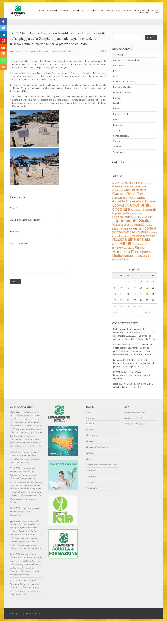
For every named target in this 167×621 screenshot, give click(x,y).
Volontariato (118, 152)
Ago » (147, 313)
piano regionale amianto (124, 229)
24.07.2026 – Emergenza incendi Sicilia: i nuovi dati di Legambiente (25, 511)
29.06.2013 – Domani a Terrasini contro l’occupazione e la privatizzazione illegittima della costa (134, 363)
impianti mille (120, 213)
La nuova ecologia (133, 417)
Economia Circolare (122, 87)
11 (147, 288)
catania (130, 186)
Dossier (99, 10)
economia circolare (122, 92)
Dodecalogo (135, 201)
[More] (3, 67)
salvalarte (129, 248)
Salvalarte (91, 476)
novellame (149, 225)
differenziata (135, 197)
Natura (116, 109)
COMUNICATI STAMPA (63, 51)
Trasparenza (141, 10)
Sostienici (126, 10)
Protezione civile (121, 114)
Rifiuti (116, 119)
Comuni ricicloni (135, 190)
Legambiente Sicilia (131, 220)
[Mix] (3, 54)
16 (135, 294)
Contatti (154, 10)
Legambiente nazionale (134, 411)
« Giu (115, 313)
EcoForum (121, 205)
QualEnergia (126, 236)
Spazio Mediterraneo (131, 253)
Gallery (89, 452)
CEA (91, 10)
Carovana (119, 186)
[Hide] (1, 73)
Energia (116, 98)
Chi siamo (51, 10)
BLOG (116, 71)
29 (128, 306)
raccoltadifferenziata (143, 236)
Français (143, 12)
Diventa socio (112, 10)
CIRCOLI (83, 10)
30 (135, 306)
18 (147, 294)
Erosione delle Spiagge (134, 423)
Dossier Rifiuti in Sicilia (97, 446)
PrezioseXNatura (134, 232)
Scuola (116, 130)
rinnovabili (142, 244)
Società (116, 141)
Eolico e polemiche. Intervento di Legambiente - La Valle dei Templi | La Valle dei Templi (133, 332)
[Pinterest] (3, 41)
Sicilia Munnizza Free (128, 249)
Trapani (125, 259)
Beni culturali (119, 65)
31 (141, 306)
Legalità (117, 103)
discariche (118, 201)
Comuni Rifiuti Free (128, 193)
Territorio (117, 146)
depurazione (118, 198)
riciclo (115, 244)
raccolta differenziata (131, 239)
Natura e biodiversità (128, 225)
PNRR (141, 229)
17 (141, 294)
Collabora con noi (68, 10)
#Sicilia (128, 182)
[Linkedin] (3, 34)
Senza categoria (121, 136)
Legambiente (121, 217)
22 (128, 300)
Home (41, 10)
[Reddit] (3, 47)
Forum (139, 210)
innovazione (136, 213)
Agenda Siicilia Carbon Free (126, 60)
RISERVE (91, 470)
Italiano (154, 12)
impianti (149, 209)
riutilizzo (117, 248)
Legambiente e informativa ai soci (101, 464)
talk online (138, 256)
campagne (148, 183)
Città (115, 76)
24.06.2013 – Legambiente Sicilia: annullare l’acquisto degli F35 (132, 375)
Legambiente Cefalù (141, 217)
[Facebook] (3, 21)
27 (115, 306)
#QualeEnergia (118, 183)
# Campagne (119, 54)
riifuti (134, 244)
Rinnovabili (118, 125)
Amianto (138, 182)
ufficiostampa (43, 51)
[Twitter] (3, 28)
